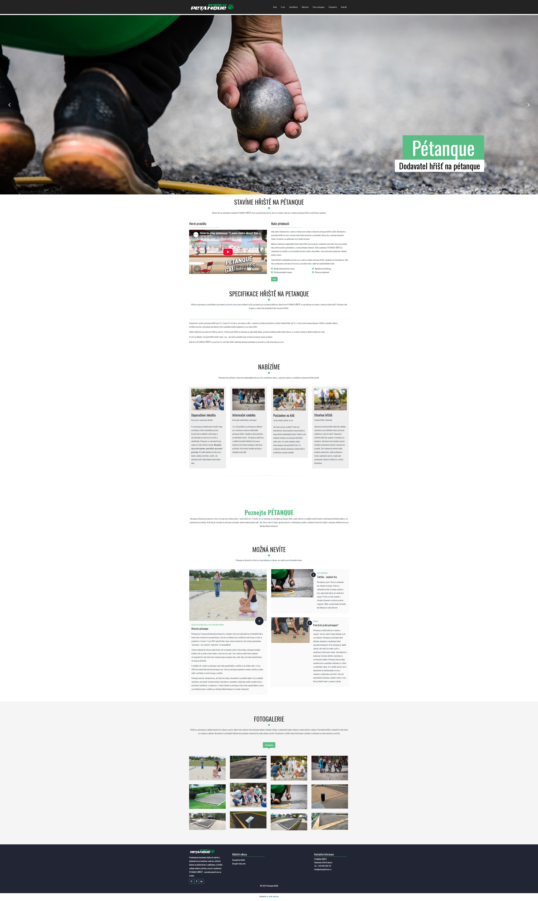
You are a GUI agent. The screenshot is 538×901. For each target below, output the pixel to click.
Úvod (275, 6)
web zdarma (274, 896)
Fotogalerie (333, 6)
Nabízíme (305, 6)
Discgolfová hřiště (238, 860)
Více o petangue (318, 6)
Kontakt (344, 6)
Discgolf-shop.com (238, 863)
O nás (283, 6)
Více (274, 279)
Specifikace (293, 6)
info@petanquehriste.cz (322, 869)
